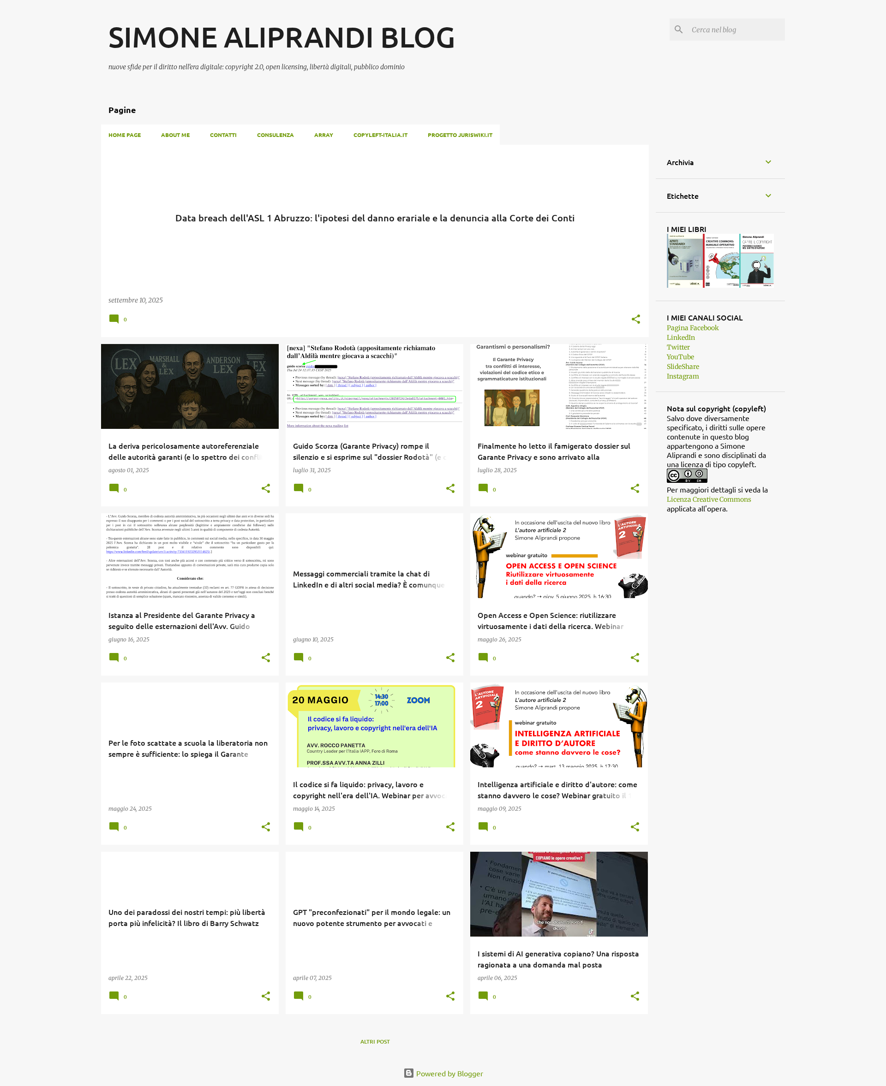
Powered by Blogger (448, 1073)
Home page (124, 134)
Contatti (223, 134)
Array (323, 134)
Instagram (683, 376)
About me (175, 134)
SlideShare (683, 366)
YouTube (680, 357)
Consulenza (275, 134)
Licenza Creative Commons (709, 499)
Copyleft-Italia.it (380, 134)
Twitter (678, 347)
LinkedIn (681, 337)
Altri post (375, 1041)
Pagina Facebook (693, 328)
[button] (635, 320)
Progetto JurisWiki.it (460, 134)
